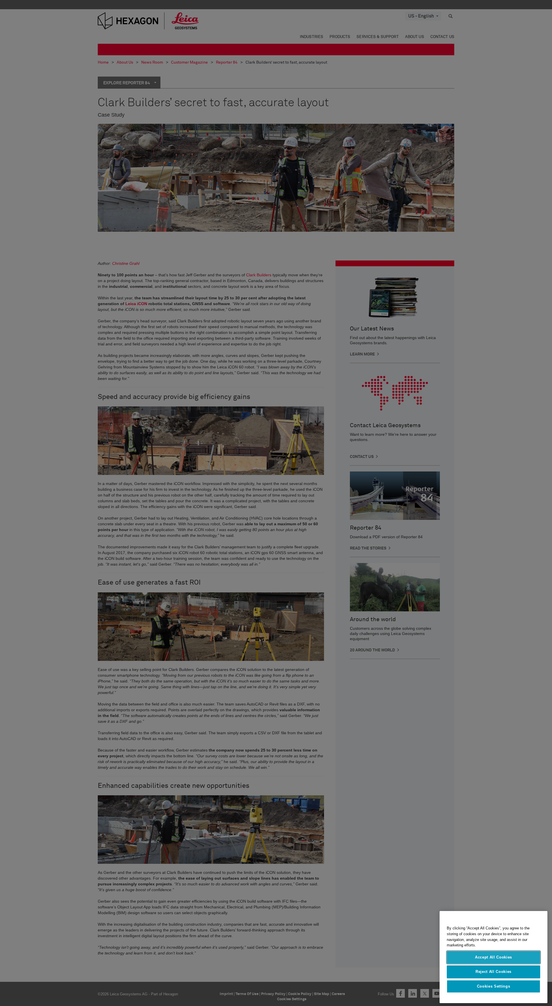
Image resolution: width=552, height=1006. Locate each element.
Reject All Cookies (493, 971)
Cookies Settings (493, 986)
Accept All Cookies (493, 957)
